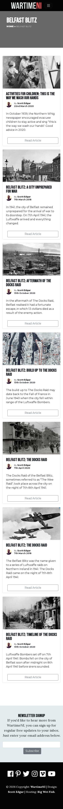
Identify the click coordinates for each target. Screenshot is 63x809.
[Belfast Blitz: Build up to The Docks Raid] (31, 375)
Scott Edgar (16, 791)
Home (10, 26)
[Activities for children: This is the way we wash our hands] (31, 101)
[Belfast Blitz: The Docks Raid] (31, 463)
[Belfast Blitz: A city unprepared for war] (31, 194)
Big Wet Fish (46, 791)
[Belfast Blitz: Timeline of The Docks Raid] (31, 640)
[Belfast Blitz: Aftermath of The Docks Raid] (31, 286)
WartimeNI (38, 786)
